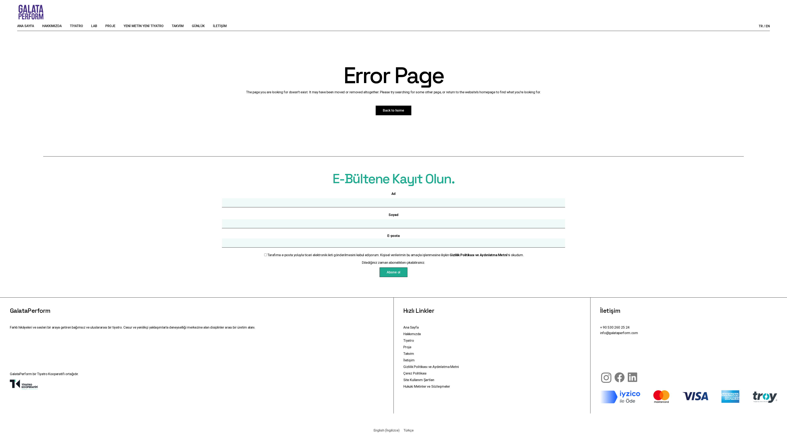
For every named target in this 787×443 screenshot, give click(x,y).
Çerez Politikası (414, 373)
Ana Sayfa (411, 327)
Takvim (408, 354)
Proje (407, 347)
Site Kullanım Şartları (418, 380)
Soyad (393, 215)
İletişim (409, 360)
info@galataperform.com (619, 333)
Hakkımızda (412, 334)
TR (761, 26)
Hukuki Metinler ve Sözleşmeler (426, 386)
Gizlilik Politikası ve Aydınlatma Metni (431, 367)
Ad (393, 194)
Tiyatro (408, 340)
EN (768, 26)
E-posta (393, 236)
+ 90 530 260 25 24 (615, 327)
